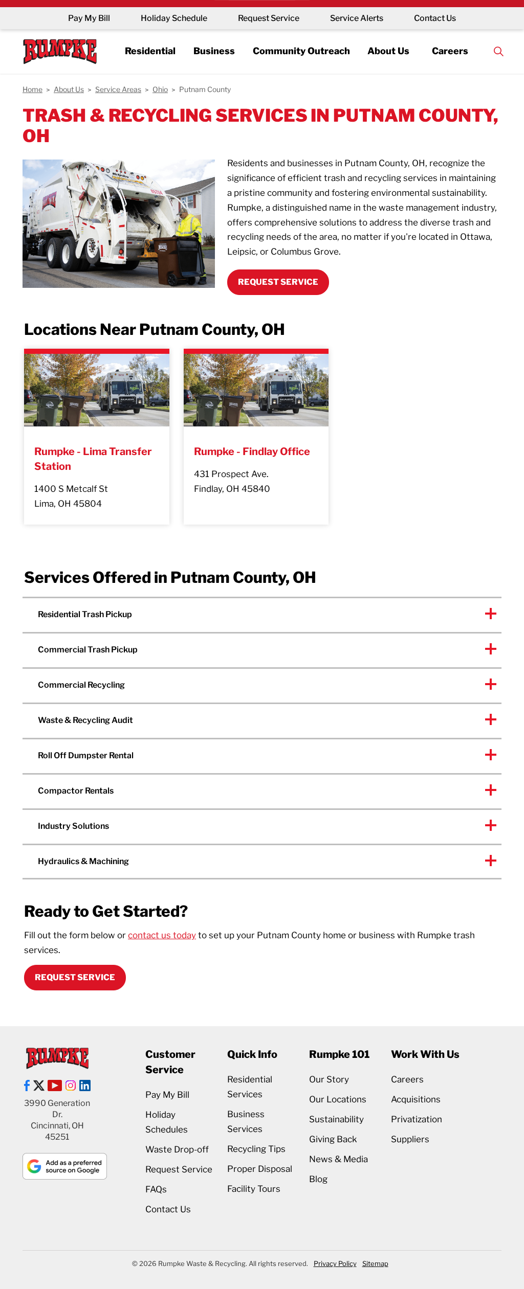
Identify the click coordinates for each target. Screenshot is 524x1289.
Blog (318, 1179)
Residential (150, 51)
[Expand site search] (499, 51)
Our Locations (337, 1099)
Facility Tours (253, 1189)
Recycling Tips (256, 1149)
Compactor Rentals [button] (76, 791)
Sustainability (336, 1119)
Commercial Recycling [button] (81, 685)
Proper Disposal (259, 1169)
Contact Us (435, 18)
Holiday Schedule (174, 18)
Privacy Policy (335, 1263)
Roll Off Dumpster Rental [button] (86, 755)
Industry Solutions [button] (73, 826)
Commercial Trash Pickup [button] (88, 649)
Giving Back (333, 1139)
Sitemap (375, 1263)
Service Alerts (356, 18)
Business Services (246, 1121)
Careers (450, 51)
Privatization (416, 1119)
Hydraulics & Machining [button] (83, 861)
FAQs (156, 1189)
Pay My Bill (89, 18)
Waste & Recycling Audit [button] (85, 720)
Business (214, 51)
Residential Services (249, 1086)
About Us (388, 51)
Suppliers (410, 1139)
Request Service (268, 18)
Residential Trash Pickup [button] (85, 614)
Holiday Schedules (166, 1122)
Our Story (329, 1079)
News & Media (338, 1159)
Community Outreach (301, 51)
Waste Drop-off (177, 1149)
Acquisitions (416, 1099)
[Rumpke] (60, 51)
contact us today (162, 935)
